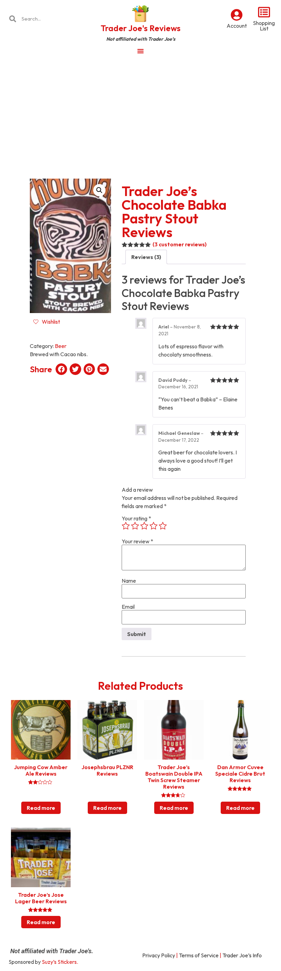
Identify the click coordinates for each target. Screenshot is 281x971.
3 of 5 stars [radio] (144, 526)
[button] (99, 190)
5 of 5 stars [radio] (163, 526)
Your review (137, 541)
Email (128, 606)
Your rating (136, 518)
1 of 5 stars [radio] (126, 526)
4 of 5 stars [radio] (153, 526)
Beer (60, 345)
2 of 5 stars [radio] (135, 526)
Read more (41, 807)
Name (129, 580)
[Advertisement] (140, 111)
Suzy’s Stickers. (60, 961)
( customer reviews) (179, 244)
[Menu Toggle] (140, 51)
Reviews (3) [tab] (146, 257)
